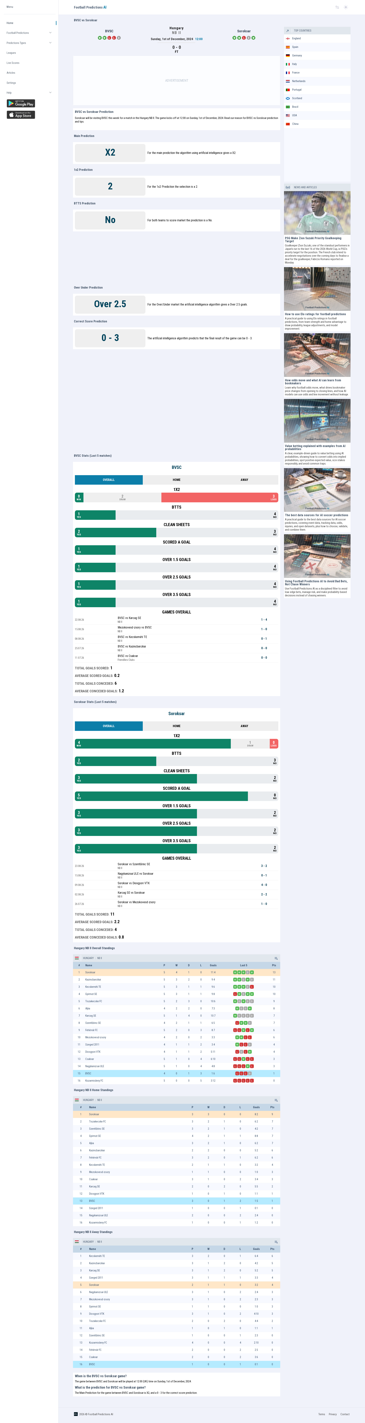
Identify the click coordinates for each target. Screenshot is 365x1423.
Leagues (11, 53)
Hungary (88, 958)
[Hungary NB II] (275, 958)
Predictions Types (31, 44)
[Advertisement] (176, 80)
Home (10, 23)
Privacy (333, 1414)
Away (244, 480)
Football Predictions (31, 34)
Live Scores (13, 63)
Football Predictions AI (100, 1414)
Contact (345, 1414)
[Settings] (337, 7)
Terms (321, 1414)
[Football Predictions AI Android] (30, 103)
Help (31, 94)
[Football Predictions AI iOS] (30, 114)
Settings (11, 83)
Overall (109, 480)
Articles (11, 72)
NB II (99, 958)
